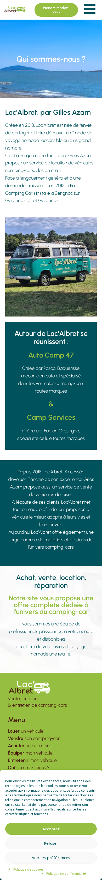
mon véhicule (30, 753)
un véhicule (25, 731)
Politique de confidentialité (66, 873)
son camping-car (34, 738)
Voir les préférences (51, 857)
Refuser (51, 843)
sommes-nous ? (28, 767)
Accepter (51, 828)
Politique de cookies (28, 869)
